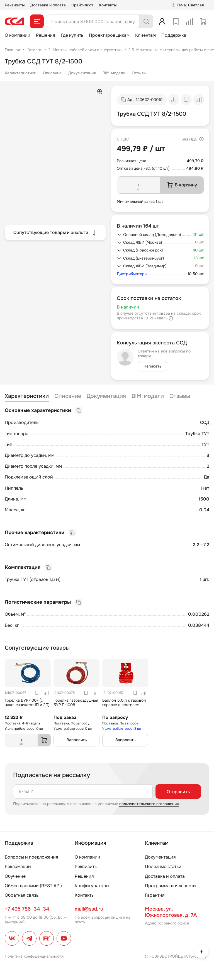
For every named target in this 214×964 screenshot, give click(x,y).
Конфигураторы (92, 886)
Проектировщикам (109, 35)
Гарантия (155, 895)
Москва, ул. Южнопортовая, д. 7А (171, 912)
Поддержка (173, 35)
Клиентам (145, 35)
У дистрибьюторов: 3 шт (122, 729)
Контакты (108, 5)
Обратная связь (21, 895)
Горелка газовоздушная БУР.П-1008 (76, 702)
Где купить (72, 35)
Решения (45, 35)
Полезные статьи (163, 866)
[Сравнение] (189, 21)
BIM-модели (114, 72)
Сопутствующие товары (37, 648)
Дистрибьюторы (132, 274)
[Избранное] (176, 21)
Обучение (15, 876)
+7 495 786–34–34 (27, 909)
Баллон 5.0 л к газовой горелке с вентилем (124, 702)
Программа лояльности (170, 886)
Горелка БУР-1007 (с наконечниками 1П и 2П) (27, 702)
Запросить (77, 739)
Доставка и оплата (48, 5)
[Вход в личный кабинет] (162, 21)
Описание (52, 72)
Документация (82, 72)
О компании (17, 35)
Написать (152, 366)
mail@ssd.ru (89, 909)
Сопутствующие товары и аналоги (50, 232)
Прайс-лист (82, 5)
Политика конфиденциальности (34, 956)
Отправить (178, 792)
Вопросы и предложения (31, 857)
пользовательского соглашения (149, 803)
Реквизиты (15, 5)
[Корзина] (203, 21)
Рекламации (18, 866)
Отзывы (139, 72)
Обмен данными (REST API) (33, 886)
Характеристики (20, 72)
